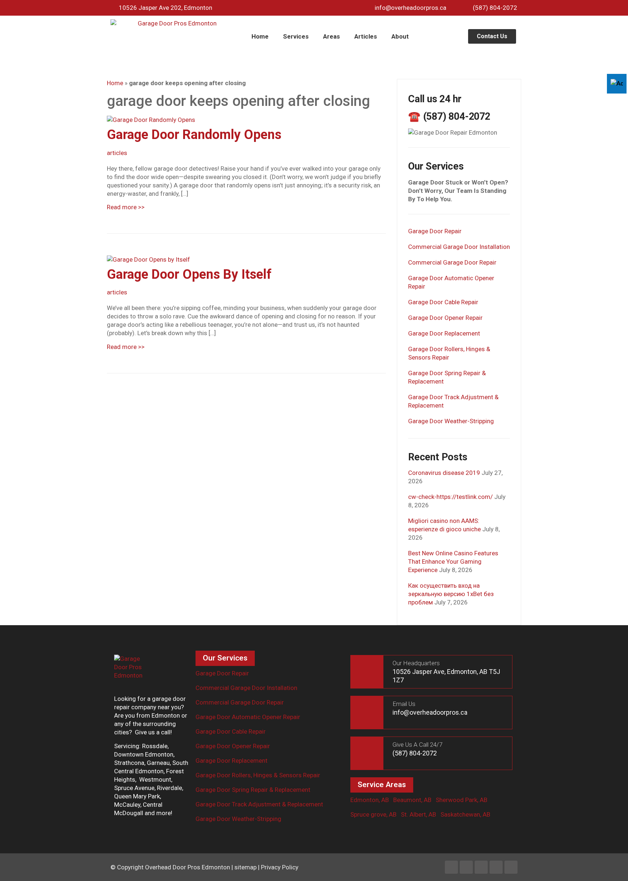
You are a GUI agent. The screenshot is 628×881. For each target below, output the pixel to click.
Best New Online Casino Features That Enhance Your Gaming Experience (453, 561)
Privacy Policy (279, 867)
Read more (126, 207)
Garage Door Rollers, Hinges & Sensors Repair (258, 775)
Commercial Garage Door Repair (452, 262)
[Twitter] (481, 867)
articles (117, 152)
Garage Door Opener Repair (445, 317)
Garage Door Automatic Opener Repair (248, 717)
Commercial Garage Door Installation (459, 246)
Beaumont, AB (412, 799)
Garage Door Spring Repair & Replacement (253, 789)
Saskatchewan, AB (465, 814)
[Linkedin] (466, 867)
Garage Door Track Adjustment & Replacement (259, 804)
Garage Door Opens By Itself (189, 274)
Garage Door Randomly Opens (194, 134)
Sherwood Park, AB (461, 799)
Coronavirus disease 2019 (444, 472)
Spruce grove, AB (373, 814)
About (400, 36)
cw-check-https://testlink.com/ (450, 496)
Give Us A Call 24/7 (417, 744)
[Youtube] (496, 867)
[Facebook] (451, 867)
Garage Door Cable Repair (443, 302)
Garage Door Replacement (444, 333)
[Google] (511, 867)
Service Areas (382, 784)
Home (260, 36)
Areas (331, 36)
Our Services (225, 658)
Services (296, 36)
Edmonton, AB (369, 799)
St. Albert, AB (418, 814)
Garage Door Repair (435, 231)
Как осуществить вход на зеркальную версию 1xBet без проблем (451, 594)
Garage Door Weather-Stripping (451, 421)
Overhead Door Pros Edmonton (187, 867)
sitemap (245, 867)
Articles (365, 36)
